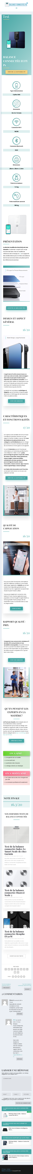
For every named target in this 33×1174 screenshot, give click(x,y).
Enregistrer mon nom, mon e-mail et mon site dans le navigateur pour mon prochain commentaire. (16, 1099)
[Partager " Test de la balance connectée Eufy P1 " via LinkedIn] (21, 969)
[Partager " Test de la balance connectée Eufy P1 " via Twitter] (8, 969)
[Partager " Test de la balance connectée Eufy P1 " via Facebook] (5, 969)
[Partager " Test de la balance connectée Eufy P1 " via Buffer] (24, 969)
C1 (20, 254)
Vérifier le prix (16, 740)
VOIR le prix (16, 608)
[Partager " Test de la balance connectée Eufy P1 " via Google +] (11, 969)
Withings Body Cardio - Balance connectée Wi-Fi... (17, 1114)
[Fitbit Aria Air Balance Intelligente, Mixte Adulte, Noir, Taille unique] (5, 1130)
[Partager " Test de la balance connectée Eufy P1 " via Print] (18, 972)
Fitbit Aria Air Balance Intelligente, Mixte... (18, 1128)
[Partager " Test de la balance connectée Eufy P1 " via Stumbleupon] (27, 969)
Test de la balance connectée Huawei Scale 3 (15, 893)
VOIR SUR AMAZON (16, 401)
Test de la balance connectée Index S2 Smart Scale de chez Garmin (15, 850)
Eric (8, 856)
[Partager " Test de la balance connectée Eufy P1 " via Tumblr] (14, 969)
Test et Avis (19, 856)
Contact (8, 1169)
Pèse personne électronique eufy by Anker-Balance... (19, 1156)
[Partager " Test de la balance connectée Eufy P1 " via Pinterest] (18, 969)
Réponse (19, 1014)
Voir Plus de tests (16, 956)
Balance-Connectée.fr (7, 1170)
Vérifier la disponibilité (16, 72)
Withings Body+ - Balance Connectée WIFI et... (19, 1142)
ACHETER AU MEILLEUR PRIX (16, 308)
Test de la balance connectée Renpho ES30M (15, 934)
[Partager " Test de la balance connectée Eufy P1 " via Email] (14, 972)
